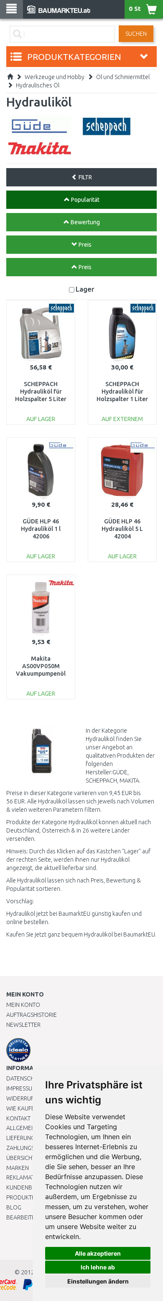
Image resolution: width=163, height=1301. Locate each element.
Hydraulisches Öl (37, 85)
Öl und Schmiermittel (123, 77)
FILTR (84, 177)
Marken (17, 1168)
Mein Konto (23, 1004)
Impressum (21, 1088)
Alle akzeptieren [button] (98, 1253)
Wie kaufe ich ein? (31, 1108)
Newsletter (23, 1024)
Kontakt (18, 1118)
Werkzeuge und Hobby (54, 77)
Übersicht (20, 1158)
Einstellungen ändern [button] (98, 1281)
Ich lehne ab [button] (98, 1267)
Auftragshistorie (31, 1014)
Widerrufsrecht (30, 1098)
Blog (13, 1207)
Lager (85, 289)
